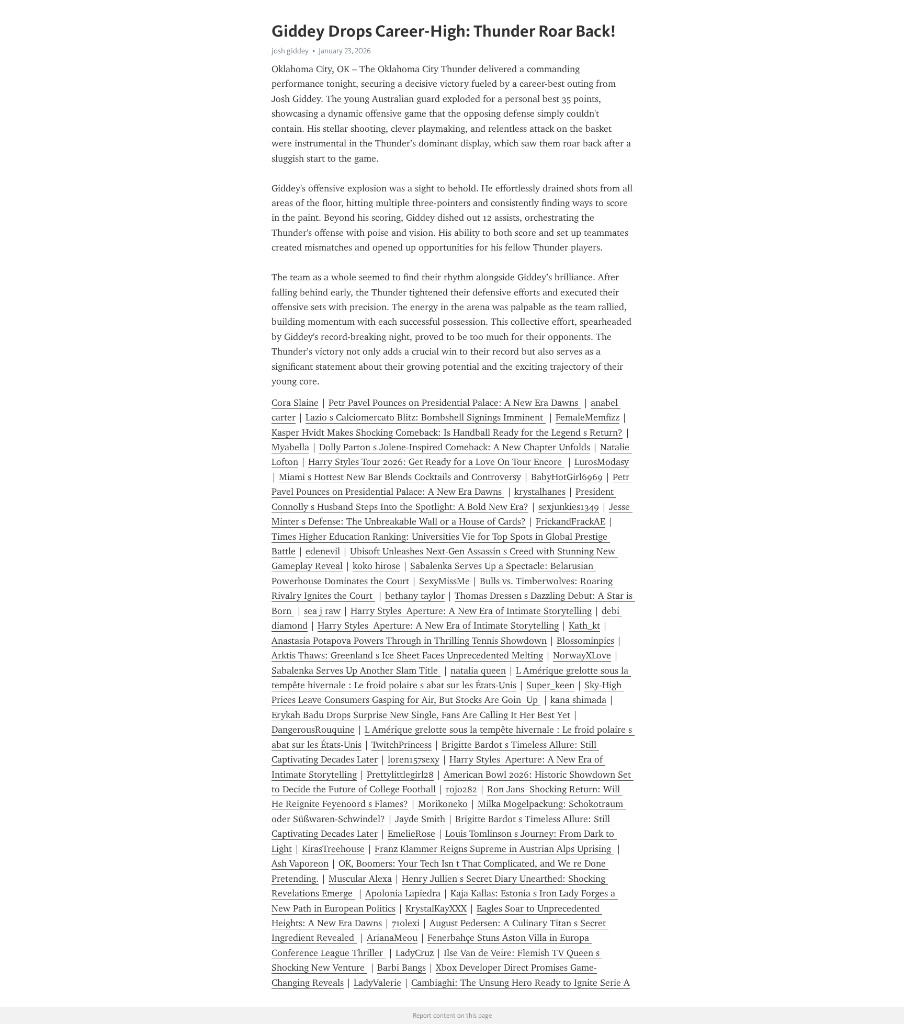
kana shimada (578, 700)
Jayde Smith (420, 819)
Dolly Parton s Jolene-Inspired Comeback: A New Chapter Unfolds (454, 447)
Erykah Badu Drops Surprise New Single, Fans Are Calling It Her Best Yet (421, 715)
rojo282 (461, 789)
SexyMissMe (444, 581)
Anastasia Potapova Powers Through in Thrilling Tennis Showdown (409, 640)
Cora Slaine (295, 402)
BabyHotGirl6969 (567, 477)
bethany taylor (415, 595)
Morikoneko (443, 804)
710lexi (406, 923)
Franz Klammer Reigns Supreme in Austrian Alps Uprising (494, 849)
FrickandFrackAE (570, 521)
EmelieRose (411, 833)
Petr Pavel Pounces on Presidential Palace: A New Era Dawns (455, 402)
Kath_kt (584, 625)
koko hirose (376, 566)
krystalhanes (540, 491)
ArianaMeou (392, 937)
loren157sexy (413, 759)
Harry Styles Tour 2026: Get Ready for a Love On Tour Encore (436, 462)
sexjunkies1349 (568, 507)
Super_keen (550, 685)
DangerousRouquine (313, 729)
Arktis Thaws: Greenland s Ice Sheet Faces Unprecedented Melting (407, 655)
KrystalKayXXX (436, 908)
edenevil (323, 551)
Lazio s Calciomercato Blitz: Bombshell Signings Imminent (426, 417)
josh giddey (290, 50)
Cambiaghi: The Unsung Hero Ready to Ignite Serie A (520, 982)
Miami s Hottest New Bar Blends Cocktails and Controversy (400, 477)
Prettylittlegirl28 (400, 774)
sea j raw (322, 611)
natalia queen (478, 670)
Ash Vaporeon (300, 863)
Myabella (290, 447)
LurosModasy (601, 462)
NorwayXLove (582, 655)
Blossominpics (585, 640)
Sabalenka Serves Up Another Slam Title (356, 670)
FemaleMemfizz (587, 417)
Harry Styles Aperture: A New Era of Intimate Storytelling (471, 611)
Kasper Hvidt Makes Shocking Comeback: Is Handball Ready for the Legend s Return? (447, 432)
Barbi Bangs (401, 967)
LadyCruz (415, 953)
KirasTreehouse (333, 849)
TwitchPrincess (401, 744)
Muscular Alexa (360, 878)
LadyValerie (377, 982)
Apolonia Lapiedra (402, 893)
